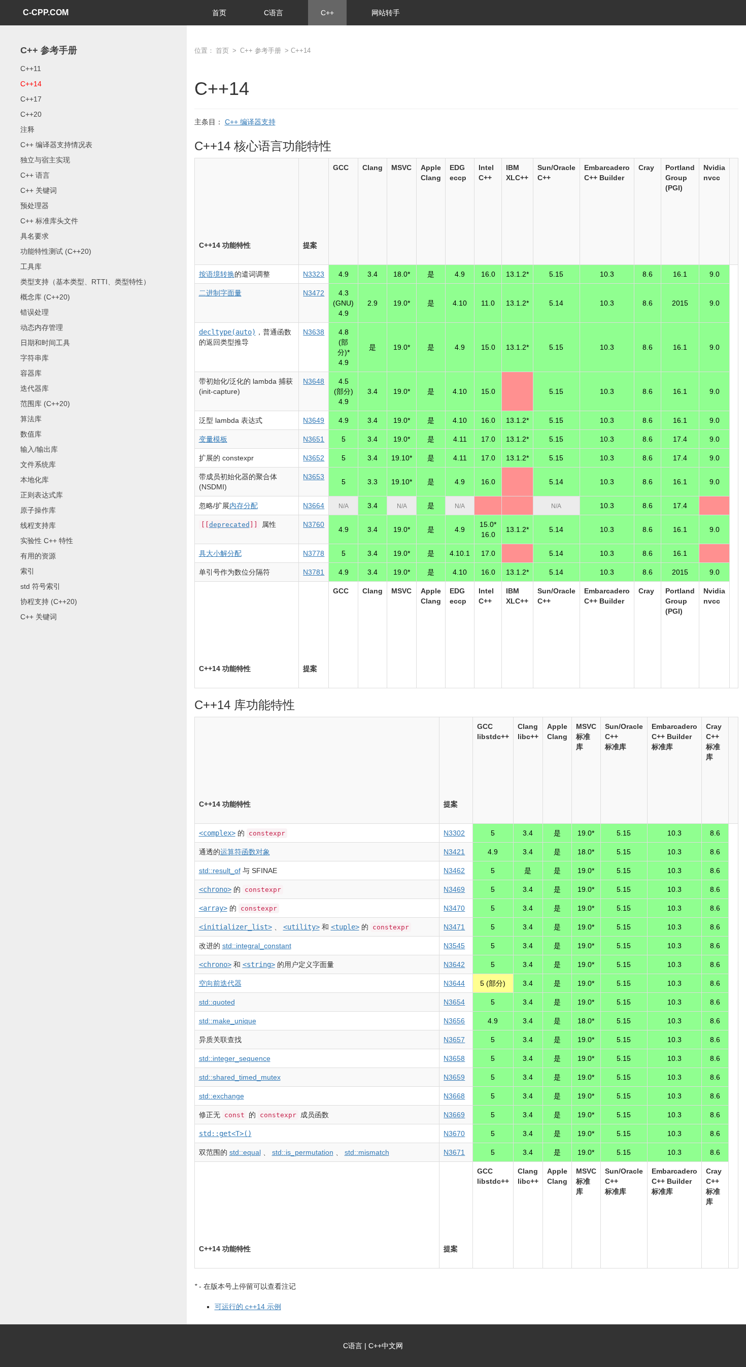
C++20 (31, 114)
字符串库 (34, 358)
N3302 (454, 833)
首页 (219, 13)
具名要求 (34, 236)
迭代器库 (34, 388)
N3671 (454, 1152)
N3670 (454, 1133)
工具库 (31, 266)
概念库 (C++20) (45, 297)
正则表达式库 (41, 495)
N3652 (313, 458)
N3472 (313, 293)
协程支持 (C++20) (48, 601)
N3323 (313, 274)
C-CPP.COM (46, 12)
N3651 (313, 439)
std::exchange (221, 1096)
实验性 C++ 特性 (46, 541)
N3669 (454, 1115)
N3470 (454, 908)
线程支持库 (38, 525)
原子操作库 (38, 510)
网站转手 (385, 13)
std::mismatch (367, 1152)
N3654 (454, 1002)
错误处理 (34, 312)
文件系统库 (38, 464)
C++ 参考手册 (48, 50)
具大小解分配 (220, 553)
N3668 (454, 1096)
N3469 (454, 889)
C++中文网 (385, 1346)
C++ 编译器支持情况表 (56, 145)
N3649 (313, 420)
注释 (27, 129)
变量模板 (213, 439)
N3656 (454, 1021)
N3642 (454, 964)
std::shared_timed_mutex (240, 1077)
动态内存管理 (41, 327)
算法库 (31, 419)
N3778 (313, 553)
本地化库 (34, 480)
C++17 (31, 99)
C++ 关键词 (38, 190)
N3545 (454, 946)
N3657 (454, 1040)
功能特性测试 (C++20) (55, 251)
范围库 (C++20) (45, 403)
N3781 (313, 572)
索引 (27, 571)
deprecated (229, 524)
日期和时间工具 (45, 343)
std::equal (245, 1152)
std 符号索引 (40, 586)
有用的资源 (38, 556)
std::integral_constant (256, 946)
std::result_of (220, 870)
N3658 (454, 1058)
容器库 (31, 373)
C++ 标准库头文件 (49, 221)
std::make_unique (227, 1021)
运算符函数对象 (245, 852)
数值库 (31, 434)
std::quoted (217, 1002)
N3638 (313, 332)
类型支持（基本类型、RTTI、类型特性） (85, 282)
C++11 (30, 68)
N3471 (454, 927)
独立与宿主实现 (45, 160)
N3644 (454, 983)
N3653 (313, 477)
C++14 (31, 84)
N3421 (454, 852)
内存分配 (243, 506)
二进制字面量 (220, 293)
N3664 (313, 506)
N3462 (454, 870)
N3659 (454, 1077)
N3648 (313, 381)
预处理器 (34, 206)
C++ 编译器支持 (250, 122)
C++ (327, 13)
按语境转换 (216, 274)
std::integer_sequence (234, 1058)
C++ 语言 (35, 175)
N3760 (313, 524)
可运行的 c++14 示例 (248, 1307)
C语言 (273, 13)
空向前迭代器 (220, 983)
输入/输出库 (39, 449)
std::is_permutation (302, 1152)
